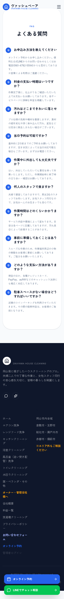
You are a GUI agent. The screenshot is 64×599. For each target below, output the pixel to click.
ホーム (7, 418)
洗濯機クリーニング (15, 517)
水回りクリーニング (15, 474)
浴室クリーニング (14, 450)
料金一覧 (8, 510)
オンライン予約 (12, 546)
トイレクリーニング (15, 468)
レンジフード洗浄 (14, 432)
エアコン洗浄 (11, 425)
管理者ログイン (12, 553)
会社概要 (8, 503)
